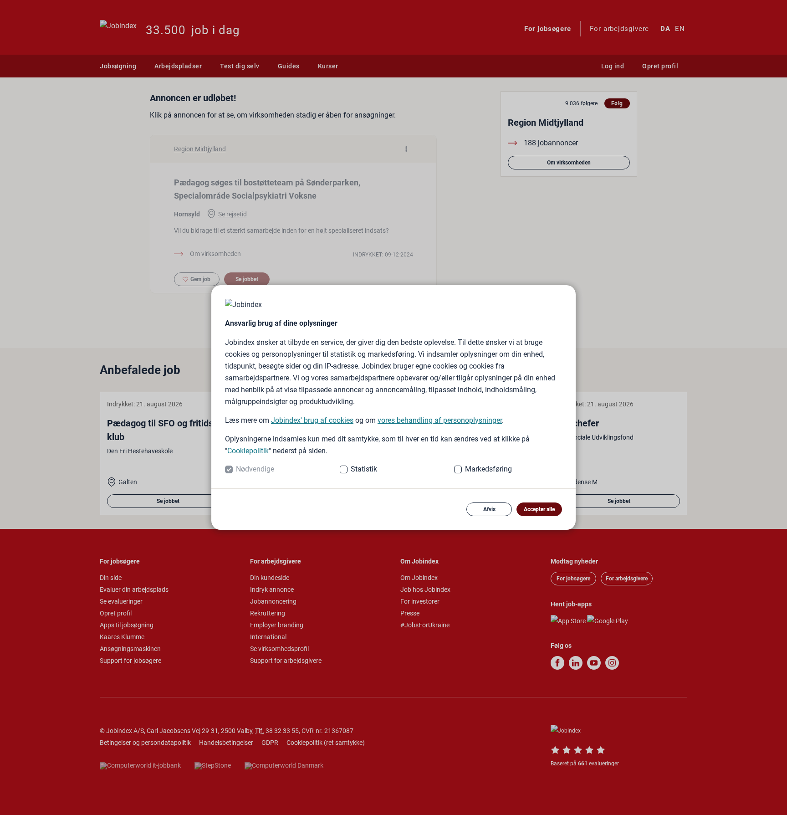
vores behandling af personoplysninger (440, 420)
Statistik (364, 469)
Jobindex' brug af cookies (312, 420)
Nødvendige (255, 469)
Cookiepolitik (248, 450)
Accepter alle (539, 509)
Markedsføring (488, 469)
